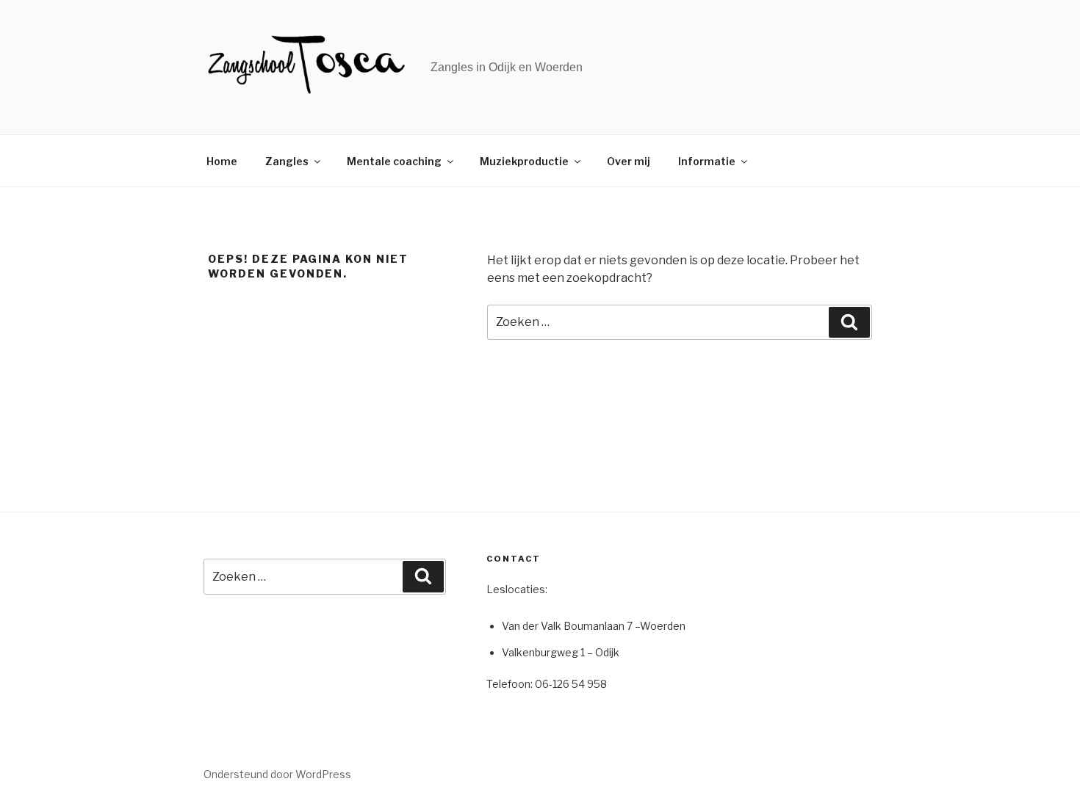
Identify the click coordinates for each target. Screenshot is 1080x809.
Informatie (706, 161)
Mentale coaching (394, 161)
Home (221, 161)
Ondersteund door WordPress (277, 774)
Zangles (287, 161)
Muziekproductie (524, 161)
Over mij (628, 161)
